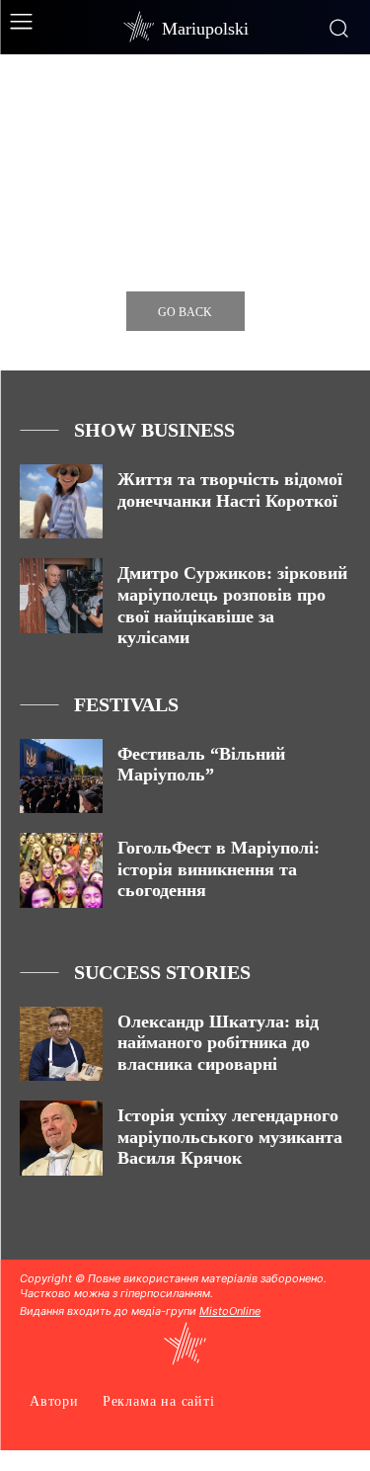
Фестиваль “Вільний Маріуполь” (201, 764)
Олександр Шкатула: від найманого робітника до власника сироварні (218, 1043)
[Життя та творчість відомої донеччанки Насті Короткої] (61, 501)
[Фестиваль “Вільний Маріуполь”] (61, 776)
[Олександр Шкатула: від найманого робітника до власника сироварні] (61, 1044)
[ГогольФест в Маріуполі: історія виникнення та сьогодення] (61, 870)
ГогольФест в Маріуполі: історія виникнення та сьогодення (218, 869)
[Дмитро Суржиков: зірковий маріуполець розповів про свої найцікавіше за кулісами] (61, 595)
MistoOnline (229, 1311)
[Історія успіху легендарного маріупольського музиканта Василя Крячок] (61, 1138)
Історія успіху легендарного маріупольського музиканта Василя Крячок (229, 1136)
